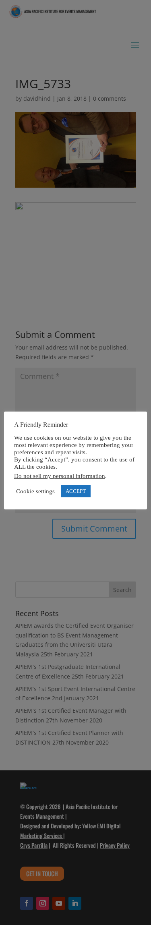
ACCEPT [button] (76, 491)
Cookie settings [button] (35, 491)
